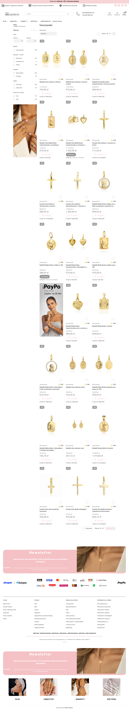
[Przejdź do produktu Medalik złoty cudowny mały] (77, 424)
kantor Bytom (99, 636)
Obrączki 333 (101, 627)
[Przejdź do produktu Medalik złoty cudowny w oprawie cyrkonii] (77, 58)
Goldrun (64, 641)
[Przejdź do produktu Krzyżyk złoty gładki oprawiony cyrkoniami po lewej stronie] (104, 485)
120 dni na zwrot (70, 624)
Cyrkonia (18, 76)
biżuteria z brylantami (56, 636)
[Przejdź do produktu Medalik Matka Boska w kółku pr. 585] (51, 241)
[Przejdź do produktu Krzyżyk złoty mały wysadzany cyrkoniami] (51, 485)
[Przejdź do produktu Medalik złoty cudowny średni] (77, 363)
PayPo (68, 612)
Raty (67, 609)
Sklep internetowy (64, 707)
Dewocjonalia (19, 50)
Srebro (18, 64)
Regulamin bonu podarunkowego (43, 615)
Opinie (4, 618)
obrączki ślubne (30, 636)
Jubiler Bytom (36, 633)
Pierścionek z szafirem (103, 612)
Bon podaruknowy (102, 603)
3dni (17, 96)
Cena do (28, 38)
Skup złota (6, 612)
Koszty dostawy (70, 615)
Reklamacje (69, 627)
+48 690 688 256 (87, 15)
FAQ (35, 603)
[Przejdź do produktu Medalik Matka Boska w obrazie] (104, 302)
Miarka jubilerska (39, 624)
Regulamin (30, 568)
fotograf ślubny (82, 636)
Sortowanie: (43, 30)
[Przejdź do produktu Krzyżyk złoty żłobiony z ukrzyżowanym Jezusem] (51, 180)
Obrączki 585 (101, 624)
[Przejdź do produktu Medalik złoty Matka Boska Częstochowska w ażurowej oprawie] (104, 58)
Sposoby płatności (71, 606)
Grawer (36, 609)
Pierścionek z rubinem (103, 609)
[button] (71, 13)
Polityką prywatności (43, 569)
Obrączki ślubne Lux (102, 621)
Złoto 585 (18, 84)
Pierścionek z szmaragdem (104, 615)
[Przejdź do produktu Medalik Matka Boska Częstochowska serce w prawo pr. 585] (77, 302)
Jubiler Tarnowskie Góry (90, 633)
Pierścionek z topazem (103, 618)
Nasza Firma (6, 603)
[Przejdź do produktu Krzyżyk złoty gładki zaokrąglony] (77, 485)
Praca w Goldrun (7, 615)
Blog (35, 606)
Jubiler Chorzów (55, 633)
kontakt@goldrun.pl (88, 12)
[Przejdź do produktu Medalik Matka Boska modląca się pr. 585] (104, 241)
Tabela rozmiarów (39, 627)
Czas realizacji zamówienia (73, 618)
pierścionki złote (74, 636)
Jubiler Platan (82, 633)
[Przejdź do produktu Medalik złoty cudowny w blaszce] (51, 58)
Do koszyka (48, 93)
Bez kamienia (19, 73)
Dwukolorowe (20, 61)
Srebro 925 (19, 87)
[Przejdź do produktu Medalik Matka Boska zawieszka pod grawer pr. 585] (104, 363)
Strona (104, 33)
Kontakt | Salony (7, 606)
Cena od (15, 38)
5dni (17, 99)
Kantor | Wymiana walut (9, 609)
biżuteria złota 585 (66, 636)
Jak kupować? (70, 603)
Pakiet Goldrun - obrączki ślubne (74, 621)
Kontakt (36, 621)
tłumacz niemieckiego (91, 636)
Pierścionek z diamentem (104, 606)
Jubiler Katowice (63, 633)
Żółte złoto (19, 58)
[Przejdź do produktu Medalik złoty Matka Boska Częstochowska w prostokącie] (51, 119)
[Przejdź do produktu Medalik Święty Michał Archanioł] (104, 424)
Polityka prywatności (40, 618)
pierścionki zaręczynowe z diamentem (42, 636)
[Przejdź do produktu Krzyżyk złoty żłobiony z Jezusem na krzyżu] (104, 119)
